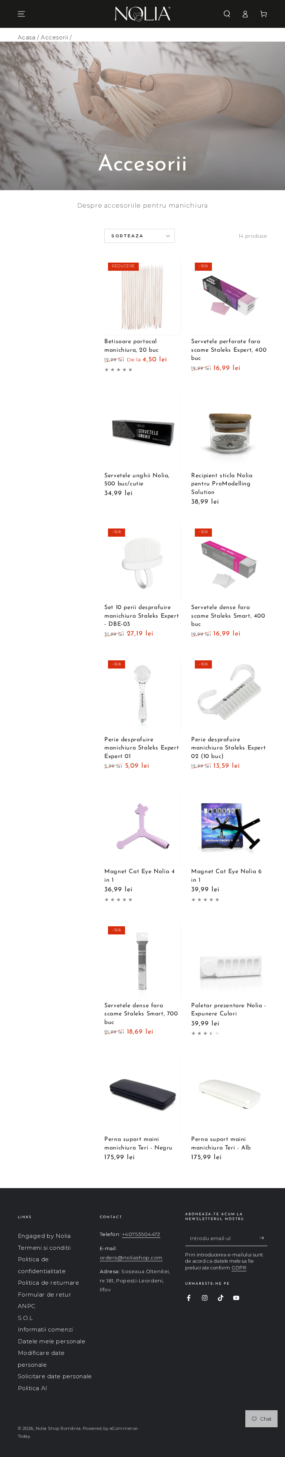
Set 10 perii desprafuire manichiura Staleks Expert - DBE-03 (141, 616)
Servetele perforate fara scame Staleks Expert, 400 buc (228, 350)
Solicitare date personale (55, 1376)
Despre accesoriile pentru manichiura (142, 205)
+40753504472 (141, 1234)
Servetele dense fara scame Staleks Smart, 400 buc (228, 616)
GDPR (239, 1268)
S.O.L (25, 1317)
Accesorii (54, 37)
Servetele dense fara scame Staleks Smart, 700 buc (141, 1014)
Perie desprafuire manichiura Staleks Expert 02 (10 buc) (228, 748)
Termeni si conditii (44, 1247)
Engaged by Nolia (44, 1235)
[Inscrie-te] (263, 1238)
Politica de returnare (48, 1282)
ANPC (27, 1306)
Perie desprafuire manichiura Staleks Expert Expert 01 (141, 748)
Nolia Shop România (58, 1428)
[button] (227, 14)
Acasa (27, 37)
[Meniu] (21, 14)
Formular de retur (45, 1294)
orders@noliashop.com (131, 1258)
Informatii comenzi (45, 1329)
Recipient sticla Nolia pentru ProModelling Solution (221, 484)
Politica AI (33, 1388)
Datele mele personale (52, 1341)
